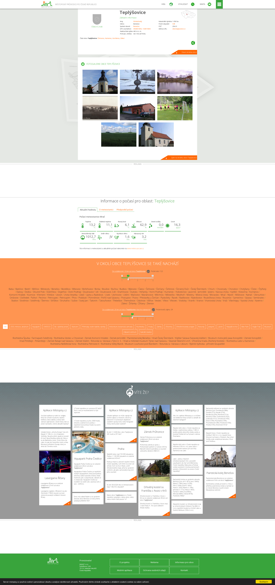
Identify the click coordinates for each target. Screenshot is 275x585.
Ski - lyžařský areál (61, 326)
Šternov (45, 300)
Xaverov (259, 300)
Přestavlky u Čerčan (149, 297)
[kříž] (137, 82)
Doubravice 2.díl (108, 291)
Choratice (233, 288)
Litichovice (116, 294)
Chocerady (222, 288)
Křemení (41, 294)
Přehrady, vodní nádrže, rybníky (93, 326)
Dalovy (20, 291)
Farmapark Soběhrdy (42, 338)
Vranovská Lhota (213, 300)
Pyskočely (165, 297)
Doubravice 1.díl (90, 291)
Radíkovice (184, 297)
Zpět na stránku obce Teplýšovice (184, 157)
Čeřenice (170, 288)
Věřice (150, 300)
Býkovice (132, 288)
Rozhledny (140, 326)
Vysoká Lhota (247, 300)
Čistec (254, 288)
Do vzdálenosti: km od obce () (126, 309)
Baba (11, 288)
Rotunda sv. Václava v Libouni (174, 343)
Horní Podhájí (156, 291)
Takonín (93, 300)
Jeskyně (211, 326)
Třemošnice (129, 300)
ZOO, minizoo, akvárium (19, 326)
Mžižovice (239, 294)
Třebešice (117, 300)
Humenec (108, 38)
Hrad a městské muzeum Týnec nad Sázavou (145, 340)
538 (173, 24)
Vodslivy (183, 300)
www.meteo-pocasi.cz (135, 248)
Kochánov (115, 38)
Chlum (211, 288)
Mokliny (190, 294)
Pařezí (34, 297)
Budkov (123, 288)
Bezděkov (65, 288)
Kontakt (184, 570)
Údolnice (141, 300)
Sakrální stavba (146, 332)
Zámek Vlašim (82, 340)
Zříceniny (168, 326)
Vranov (199, 300)
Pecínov (42, 297)
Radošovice (196, 297)
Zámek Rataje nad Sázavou (60, 340)
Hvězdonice (181, 291)
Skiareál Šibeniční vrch (179, 340)
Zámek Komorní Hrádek (96, 338)
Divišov (28, 291)
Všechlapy (234, 300)
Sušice (74, 300)
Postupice (126, 297)
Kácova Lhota (222, 291)
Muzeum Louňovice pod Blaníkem (141, 343)
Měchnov (159, 294)
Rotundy (201, 326)
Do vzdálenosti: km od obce (128, 271)
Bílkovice (76, 288)
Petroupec (53, 297)
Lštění (126, 294)
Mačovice (135, 294)
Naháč (249, 294)
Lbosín (59, 294)
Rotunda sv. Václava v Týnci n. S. (106, 340)
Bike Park (244, 326)
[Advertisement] (137, 181)
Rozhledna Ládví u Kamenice (240, 340)
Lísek (107, 294)
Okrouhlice (259, 294)
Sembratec (258, 297)
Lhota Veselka (70, 294)
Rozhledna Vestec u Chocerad (68, 338)
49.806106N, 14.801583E (142, 29)
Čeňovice (101, 38)
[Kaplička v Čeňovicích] (100, 82)
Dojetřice (62, 291)
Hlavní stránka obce (189, 52)
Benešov (136, 26)
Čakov (141, 288)
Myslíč (230, 294)
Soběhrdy (35, 300)
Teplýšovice (133, 12)
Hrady (150, 326)
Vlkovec (173, 300)
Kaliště (233, 291)
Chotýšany (244, 288)
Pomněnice (94, 297)
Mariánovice (147, 294)
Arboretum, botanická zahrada (120, 326)
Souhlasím (264, 581)
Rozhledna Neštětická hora (63, 343)
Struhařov (65, 300)
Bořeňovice (87, 288)
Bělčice (35, 288)
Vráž (225, 300)
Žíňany (141, 303)
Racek (174, 297)
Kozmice (31, 294)
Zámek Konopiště (252, 338)
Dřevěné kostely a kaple (185, 326)
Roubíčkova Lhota (212, 297)
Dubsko (134, 291)
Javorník (192, 291)
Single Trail (256, 326)
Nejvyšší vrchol (232, 326)
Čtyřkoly (262, 288)
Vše (5, 326)
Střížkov (54, 300)
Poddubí (83, 297)
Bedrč (27, 288)
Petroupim (65, 297)
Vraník (191, 300)
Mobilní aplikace (124, 570)
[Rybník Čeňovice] (174, 82)
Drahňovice (123, 291)
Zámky (159, 326)
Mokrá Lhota (202, 294)
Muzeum (267, 326)
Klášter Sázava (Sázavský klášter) (190, 338)
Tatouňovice (105, 300)
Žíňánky (133, 303)
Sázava (248, 297)
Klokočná (243, 291)
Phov (74, 297)
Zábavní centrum (130, 332)
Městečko (170, 294)
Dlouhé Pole (39, 291)
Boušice (105, 288)
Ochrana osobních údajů (154, 570)
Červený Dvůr (182, 288)
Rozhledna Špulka (21, 338)
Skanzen (75, 326)
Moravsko (214, 294)
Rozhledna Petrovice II (88, 343)
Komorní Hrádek (17, 294)
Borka (97, 288)
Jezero (211, 291)
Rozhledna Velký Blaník (112, 343)
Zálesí (122, 38)
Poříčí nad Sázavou (110, 297)
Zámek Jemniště (117, 338)
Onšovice (14, 297)
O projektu (124, 562)
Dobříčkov (51, 291)
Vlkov (165, 300)
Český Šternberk (198, 288)
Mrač (223, 294)
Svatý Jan (83, 300)
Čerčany (160, 288)
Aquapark (36, 326)
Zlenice (150, 303)
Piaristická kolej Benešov (138, 338)
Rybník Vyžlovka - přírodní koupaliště (207, 343)
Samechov (238, 297)
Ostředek (24, 297)
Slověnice (24, 300)
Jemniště (202, 291)
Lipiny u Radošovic (94, 294)
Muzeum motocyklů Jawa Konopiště (225, 338)
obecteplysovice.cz (178, 29)
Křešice (50, 294)
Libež (81, 294)
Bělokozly (45, 288)
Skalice (14, 300)
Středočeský (137, 21)
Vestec (158, 300)
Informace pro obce (184, 562)
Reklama (154, 562)
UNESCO (47, 326)
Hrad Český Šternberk (162, 338)
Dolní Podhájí (74, 291)
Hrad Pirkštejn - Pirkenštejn (33, 340)
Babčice (19, 288)
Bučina (114, 288)
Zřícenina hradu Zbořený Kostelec (208, 340)
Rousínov (227, 297)
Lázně (220, 326)
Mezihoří (180, 294)
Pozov (135, 297)
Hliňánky (143, 291)
